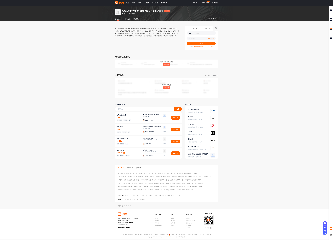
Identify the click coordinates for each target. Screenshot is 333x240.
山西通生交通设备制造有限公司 (153, 190)
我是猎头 (195, 3)
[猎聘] (119, 2)
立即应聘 (175, 118)
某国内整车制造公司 (148, 138)
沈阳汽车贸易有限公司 (169, 190)
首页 (127, 3)
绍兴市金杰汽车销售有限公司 (185, 190)
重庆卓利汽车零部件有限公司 (175, 173)
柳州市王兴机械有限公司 (124, 190)
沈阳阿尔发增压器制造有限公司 (126, 180)
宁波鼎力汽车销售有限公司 (125, 186)
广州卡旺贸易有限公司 (124, 183)
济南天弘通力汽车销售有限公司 (195, 183)
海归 (147, 3)
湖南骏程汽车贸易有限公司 (141, 186)
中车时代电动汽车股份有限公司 (192, 180)
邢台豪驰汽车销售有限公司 (159, 180)
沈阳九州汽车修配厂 (138, 190)
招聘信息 (127, 19)
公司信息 (118, 19)
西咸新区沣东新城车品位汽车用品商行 (166, 176)
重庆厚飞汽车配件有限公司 (203, 176)
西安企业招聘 (140, 195)
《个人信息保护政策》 (209, 46)
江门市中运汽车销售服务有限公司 (145, 176)
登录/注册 (166, 64)
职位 (133, 3)
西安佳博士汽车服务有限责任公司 (152, 126)
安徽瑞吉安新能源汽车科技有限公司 (175, 183)
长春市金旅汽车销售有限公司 (192, 173)
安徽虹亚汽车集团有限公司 (175, 180)
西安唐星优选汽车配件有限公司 (151, 114)
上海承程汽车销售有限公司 (158, 173)
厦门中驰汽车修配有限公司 (143, 180)
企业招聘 (133, 195)
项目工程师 (120, 150)
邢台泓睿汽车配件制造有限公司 (158, 186)
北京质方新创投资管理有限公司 (126, 176)
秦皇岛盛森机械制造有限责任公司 (193, 186)
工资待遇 (136, 19)
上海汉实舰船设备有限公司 (142, 173)
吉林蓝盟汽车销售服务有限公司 (186, 176)
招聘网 (126, 195)
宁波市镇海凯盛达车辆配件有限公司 (154, 183)
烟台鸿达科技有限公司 (137, 183)
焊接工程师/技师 (122, 138)
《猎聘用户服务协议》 (198, 46)
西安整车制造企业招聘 (151, 195)
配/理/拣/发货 (121, 115)
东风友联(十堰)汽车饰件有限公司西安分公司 (169, 195)
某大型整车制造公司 (148, 150)
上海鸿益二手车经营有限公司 (126, 173)
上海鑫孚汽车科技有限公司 (175, 186)
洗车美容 (120, 127)
